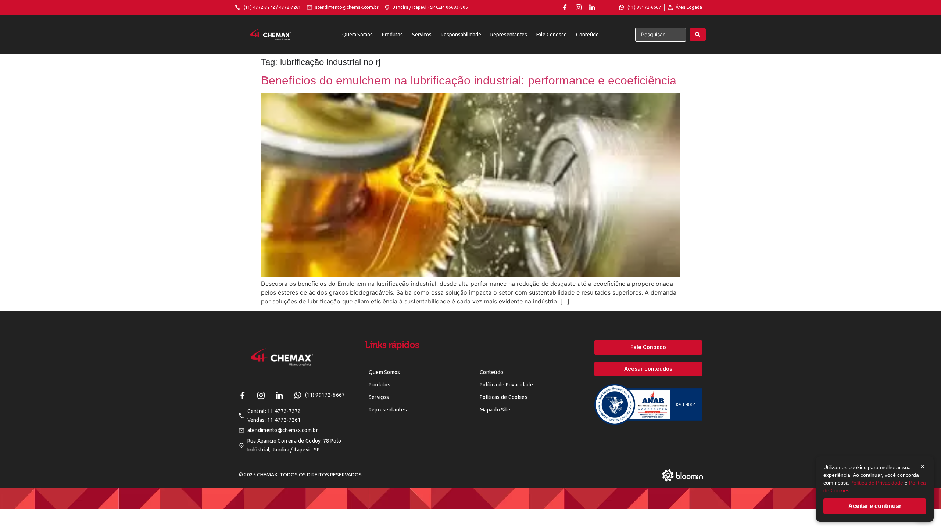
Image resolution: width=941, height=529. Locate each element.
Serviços (422, 34)
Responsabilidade (461, 34)
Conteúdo (587, 34)
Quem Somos (357, 34)
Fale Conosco (551, 34)
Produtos (392, 34)
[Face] (565, 7)
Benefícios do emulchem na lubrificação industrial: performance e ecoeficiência (468, 80)
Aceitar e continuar (874, 506)
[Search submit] (698, 34)
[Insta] (578, 7)
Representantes (508, 34)
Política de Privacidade (876, 483)
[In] (592, 7)
